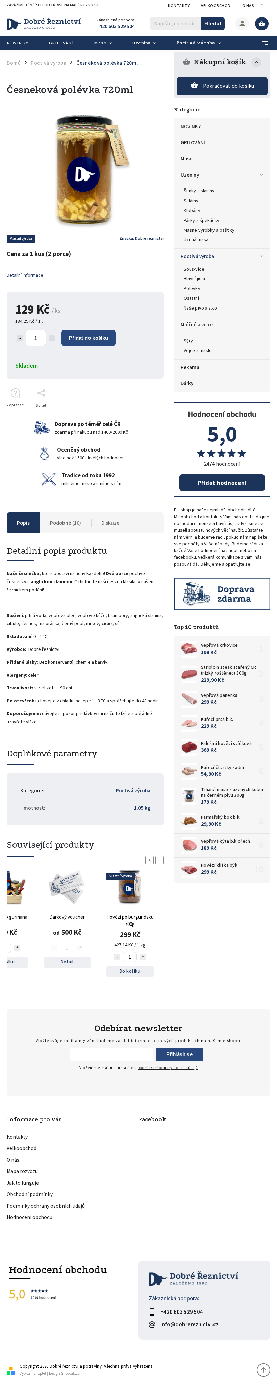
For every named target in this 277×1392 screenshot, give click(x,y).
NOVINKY (191, 126)
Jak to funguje (23, 1183)
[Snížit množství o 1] (20, 338)
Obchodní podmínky (30, 1194)
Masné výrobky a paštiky (209, 230)
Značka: (141, 238)
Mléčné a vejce (197, 324)
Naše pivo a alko (200, 308)
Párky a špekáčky (202, 220)
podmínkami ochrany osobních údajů (167, 1068)
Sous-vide (194, 269)
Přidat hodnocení (222, 482)
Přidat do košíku (88, 338)
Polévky (192, 288)
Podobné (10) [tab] (65, 523)
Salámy (191, 201)
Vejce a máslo (198, 350)
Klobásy (192, 210)
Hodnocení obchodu (29, 1217)
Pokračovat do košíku (228, 86)
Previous (151, 860)
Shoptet (39, 1373)
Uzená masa (196, 239)
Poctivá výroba (197, 256)
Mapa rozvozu (22, 1171)
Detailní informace (25, 275)
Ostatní (191, 298)
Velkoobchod (216, 6)
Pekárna (190, 367)
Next (161, 860)
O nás (248, 6)
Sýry (188, 341)
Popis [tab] (23, 523)
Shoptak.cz (70, 1373)
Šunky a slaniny (199, 191)
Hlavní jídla (194, 278)
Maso (187, 158)
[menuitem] (23, 43)
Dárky (187, 383)
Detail (67, 962)
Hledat (213, 23)
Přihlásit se (179, 1054)
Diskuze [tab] (110, 523)
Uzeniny (190, 175)
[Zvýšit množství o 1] (52, 338)
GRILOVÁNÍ (193, 142)
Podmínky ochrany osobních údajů (46, 1206)
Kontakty (179, 6)
